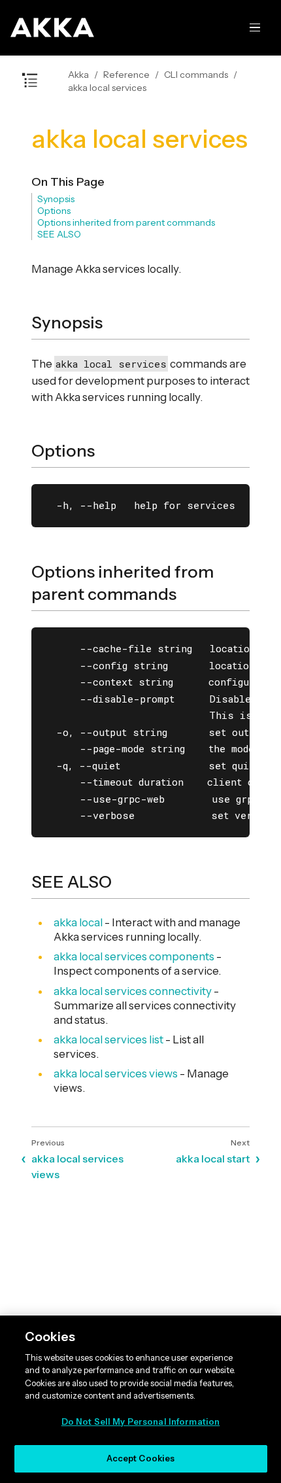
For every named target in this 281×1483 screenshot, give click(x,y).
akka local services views (116, 1073)
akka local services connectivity (133, 991)
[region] (140, 1399)
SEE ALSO (59, 234)
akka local (78, 922)
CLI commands (196, 74)
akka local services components (134, 956)
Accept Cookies (141, 1458)
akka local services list (108, 1039)
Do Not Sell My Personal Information (140, 1421)
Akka (78, 74)
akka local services (107, 88)
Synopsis (55, 199)
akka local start (213, 1158)
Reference (126, 74)
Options (54, 211)
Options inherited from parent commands (126, 222)
